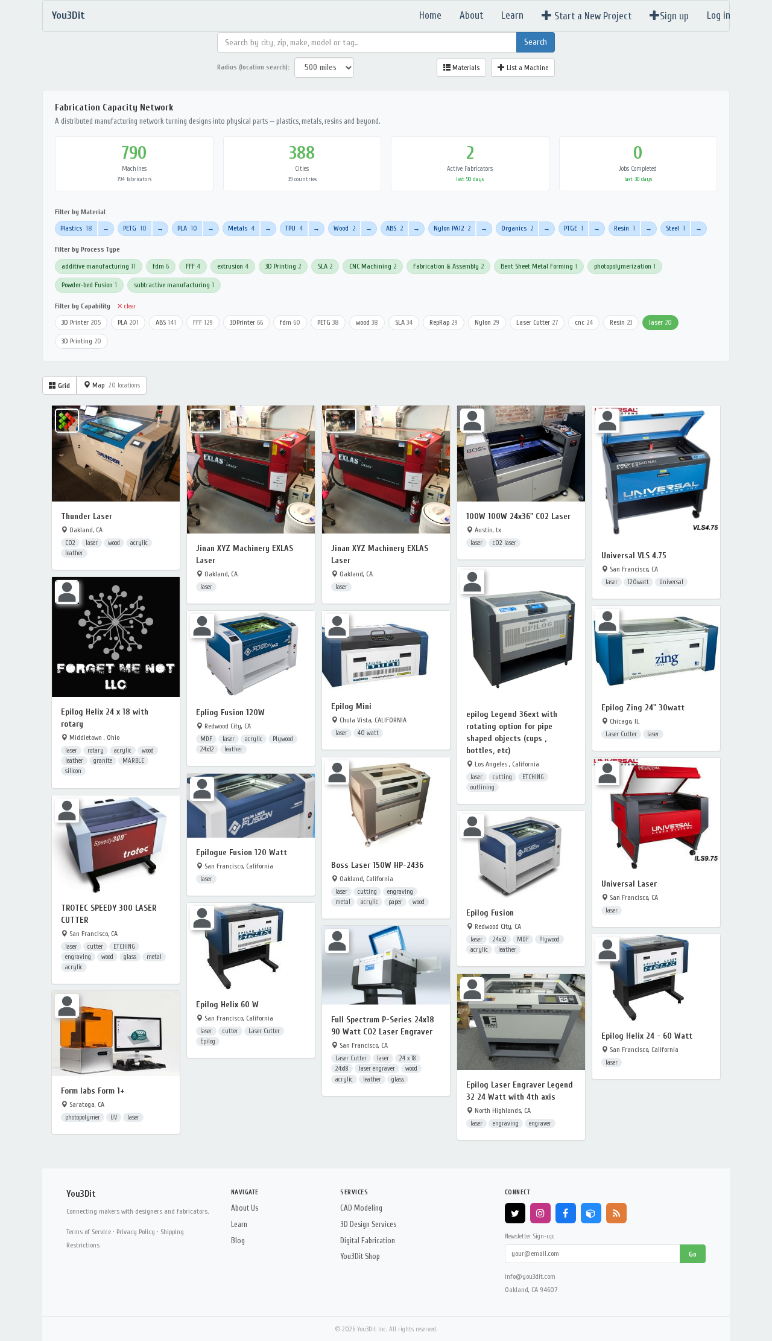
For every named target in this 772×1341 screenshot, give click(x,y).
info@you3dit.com (530, 1276)
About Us (244, 1207)
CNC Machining (372, 266)
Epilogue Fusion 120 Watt (241, 852)
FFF (193, 266)
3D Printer (81, 322)
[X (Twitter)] (515, 1213)
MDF (206, 739)
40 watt (368, 733)
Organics (517, 228)
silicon (73, 771)
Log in (718, 15)
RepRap (443, 322)
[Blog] (616, 1213)
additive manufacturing (99, 266)
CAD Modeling (361, 1207)
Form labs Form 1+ (92, 1091)
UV (113, 1117)
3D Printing (283, 266)
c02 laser (504, 543)
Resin (624, 228)
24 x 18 (407, 1058)
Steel (675, 228)
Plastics (76, 228)
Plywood (283, 739)
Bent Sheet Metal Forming (539, 266)
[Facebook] (565, 1213)
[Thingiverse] (591, 1213)
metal (342, 902)
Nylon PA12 (452, 228)
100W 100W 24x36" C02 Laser (518, 516)
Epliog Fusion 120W (230, 712)
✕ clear (126, 306)
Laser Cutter (537, 322)
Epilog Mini (351, 706)
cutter (95, 947)
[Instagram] (540, 1213)
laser (660, 322)
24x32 (207, 749)
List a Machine (526, 67)
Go (693, 1254)
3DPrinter (246, 322)
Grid (63, 385)
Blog (238, 1240)
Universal (671, 582)
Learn (512, 15)
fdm (161, 266)
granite (102, 761)
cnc (584, 322)
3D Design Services (368, 1224)
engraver (540, 1123)
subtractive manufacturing (174, 285)
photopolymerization (625, 266)
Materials (465, 67)
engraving (400, 892)
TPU (294, 228)
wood (367, 322)
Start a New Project (591, 16)
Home (430, 15)
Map (115, 385)
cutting (502, 777)
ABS (394, 228)
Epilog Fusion (490, 913)
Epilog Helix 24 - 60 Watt (646, 1036)
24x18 (342, 1068)
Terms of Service (88, 1232)
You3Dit (68, 15)
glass (130, 957)
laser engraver (377, 1068)
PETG (135, 228)
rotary (95, 750)
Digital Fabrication (367, 1240)
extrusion (232, 266)
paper (395, 902)
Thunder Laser (86, 516)
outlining (482, 787)
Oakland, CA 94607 (531, 1289)
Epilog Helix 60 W (227, 1004)
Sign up (674, 16)
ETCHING (533, 777)
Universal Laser (629, 884)
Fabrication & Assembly (448, 266)
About (471, 15)
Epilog (207, 1041)
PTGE (573, 228)
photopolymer (82, 1117)
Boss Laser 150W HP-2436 (377, 865)
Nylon (487, 322)
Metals (241, 228)
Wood (344, 228)
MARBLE (133, 761)
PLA (187, 228)
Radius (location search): (253, 67)
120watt (638, 582)
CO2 (70, 543)
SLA (325, 266)
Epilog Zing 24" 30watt (643, 707)
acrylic (139, 543)
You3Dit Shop (360, 1256)
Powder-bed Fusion (89, 285)
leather (74, 553)
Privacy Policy (135, 1232)
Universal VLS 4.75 (633, 555)
